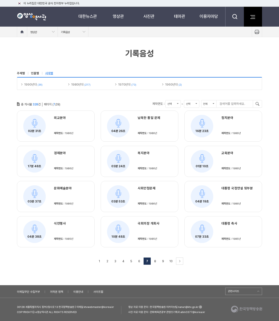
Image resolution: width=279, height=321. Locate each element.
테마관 (179, 16)
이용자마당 (209, 16)
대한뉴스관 (87, 16)
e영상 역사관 (31, 16)
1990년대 (30, 84)
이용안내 (78, 291)
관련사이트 (233, 291)
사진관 (148, 16)
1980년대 (77, 84)
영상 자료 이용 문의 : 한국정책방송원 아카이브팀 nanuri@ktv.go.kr (163, 307)
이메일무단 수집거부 (28, 291)
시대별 (49, 73)
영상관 (118, 16)
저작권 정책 (56, 291)
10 (171, 261)
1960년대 (171, 84)
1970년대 (124, 84)
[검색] (234, 17)
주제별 (21, 73)
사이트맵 (98, 291)
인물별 (35, 73)
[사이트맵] (253, 17)
